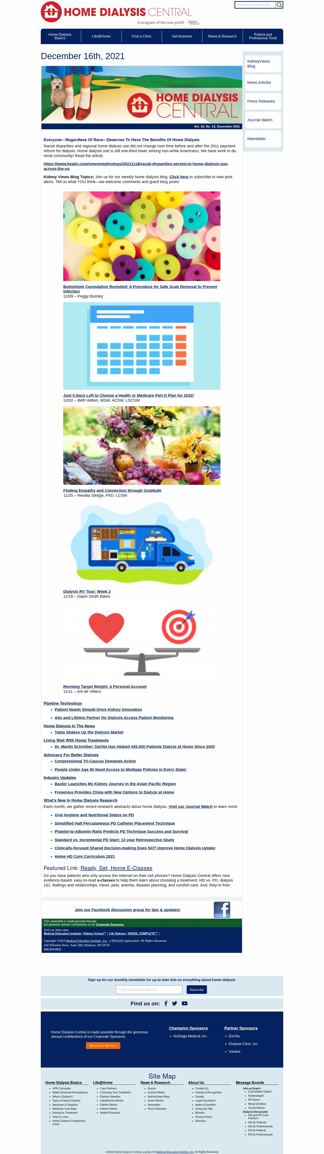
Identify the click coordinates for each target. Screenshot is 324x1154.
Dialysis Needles (110, 1096)
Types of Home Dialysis (66, 1100)
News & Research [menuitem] (222, 36)
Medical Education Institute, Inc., (87, 940)
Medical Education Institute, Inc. (175, 1152)
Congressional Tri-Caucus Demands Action (95, 761)
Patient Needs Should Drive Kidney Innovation (98, 709)
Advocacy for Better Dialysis (71, 755)
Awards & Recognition (208, 1092)
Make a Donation (205, 1104)
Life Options (117, 933)
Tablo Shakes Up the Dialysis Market (89, 732)
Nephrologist (256, 1095)
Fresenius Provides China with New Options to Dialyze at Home (114, 792)
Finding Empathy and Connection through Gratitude (112, 490)
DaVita (234, 1036)
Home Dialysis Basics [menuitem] (59, 36)
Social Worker (256, 1107)
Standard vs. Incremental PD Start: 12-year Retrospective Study (114, 840)
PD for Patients (257, 1130)
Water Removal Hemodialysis (70, 1092)
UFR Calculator (61, 1088)
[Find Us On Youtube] (185, 1003)
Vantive (234, 1051)
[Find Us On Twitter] (174, 1003)
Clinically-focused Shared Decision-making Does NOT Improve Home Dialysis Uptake (135, 848)
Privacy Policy (203, 1116)
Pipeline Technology (63, 703)
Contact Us (202, 1088)
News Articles (259, 82)
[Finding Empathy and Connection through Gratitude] (141, 445)
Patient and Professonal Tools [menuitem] (263, 36)
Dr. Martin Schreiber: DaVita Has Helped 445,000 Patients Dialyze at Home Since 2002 (135, 746)
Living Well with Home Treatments (76, 740)
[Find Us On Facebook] (166, 1003)
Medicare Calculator (64, 1108)
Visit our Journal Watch (191, 806)
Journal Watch (259, 120)
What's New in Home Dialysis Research (80, 800)
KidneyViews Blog (258, 63)
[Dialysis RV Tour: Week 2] (141, 544)
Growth (199, 1096)
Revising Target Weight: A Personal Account (105, 686)
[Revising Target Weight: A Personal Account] (141, 641)
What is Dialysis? (62, 1096)
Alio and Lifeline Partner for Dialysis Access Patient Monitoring (114, 718)
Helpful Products (110, 1112)
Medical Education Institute (62, 933)
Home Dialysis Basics (63, 1082)
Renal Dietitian (257, 1103)
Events (152, 1088)
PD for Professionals (260, 1134)
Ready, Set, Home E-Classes (116, 867)
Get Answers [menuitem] (182, 36)
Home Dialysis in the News (69, 726)
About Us (196, 1082)
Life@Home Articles (112, 1100)
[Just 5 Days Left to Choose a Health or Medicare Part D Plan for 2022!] (141, 346)
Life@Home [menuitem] (101, 36)
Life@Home (103, 1082)
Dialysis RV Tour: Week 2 (87, 591)
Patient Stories (108, 1104)
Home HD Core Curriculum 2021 (85, 856)
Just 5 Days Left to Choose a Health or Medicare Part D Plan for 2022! (128, 395)
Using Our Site (204, 1108)
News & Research (155, 1082)
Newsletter (256, 139)
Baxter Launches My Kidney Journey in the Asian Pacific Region (115, 784)
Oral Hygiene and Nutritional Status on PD (94, 815)
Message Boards (250, 1082)
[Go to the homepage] (116, 11)
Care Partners (108, 1088)
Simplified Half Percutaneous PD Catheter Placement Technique (115, 823)
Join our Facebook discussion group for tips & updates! (127, 910)
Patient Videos (108, 1108)
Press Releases (261, 101)
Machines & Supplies (65, 1104)
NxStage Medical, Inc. (190, 1036)
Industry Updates (60, 777)
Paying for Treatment (64, 1112)
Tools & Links (60, 1116)
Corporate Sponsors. (110, 924)
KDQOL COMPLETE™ (143, 933)
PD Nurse (254, 1099)
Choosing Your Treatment (115, 1092)
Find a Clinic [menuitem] (142, 36)
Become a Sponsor (103, 1045)
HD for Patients (257, 1122)
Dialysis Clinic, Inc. (244, 1044)
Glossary (200, 1120)
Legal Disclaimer (205, 1100)
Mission (200, 1112)
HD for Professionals (260, 1126)
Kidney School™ (95, 933)
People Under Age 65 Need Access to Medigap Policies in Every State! (120, 769)
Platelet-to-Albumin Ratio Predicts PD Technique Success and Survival (121, 831)
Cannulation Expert (259, 1091)
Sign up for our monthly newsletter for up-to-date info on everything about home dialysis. (162, 980)
